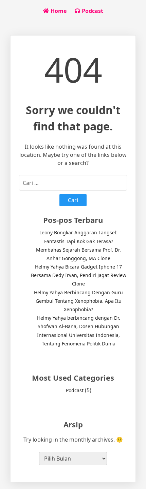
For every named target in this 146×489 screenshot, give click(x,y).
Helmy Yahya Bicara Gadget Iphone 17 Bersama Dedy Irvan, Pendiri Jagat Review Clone (78, 275)
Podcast (75, 390)
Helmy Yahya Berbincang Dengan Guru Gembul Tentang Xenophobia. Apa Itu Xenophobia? (78, 301)
